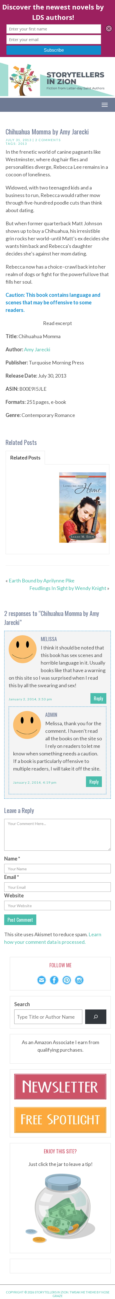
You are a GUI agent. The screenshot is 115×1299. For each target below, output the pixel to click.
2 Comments (48, 140)
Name (12, 858)
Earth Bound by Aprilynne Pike (42, 580)
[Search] (95, 1016)
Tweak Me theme (83, 1292)
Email (11, 877)
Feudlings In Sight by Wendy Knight (67, 588)
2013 (22, 143)
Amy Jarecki (37, 349)
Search (22, 1004)
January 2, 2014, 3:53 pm (30, 699)
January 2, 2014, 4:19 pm (35, 782)
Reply (98, 698)
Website (14, 895)
